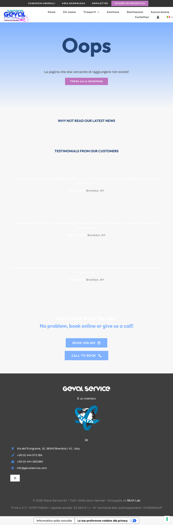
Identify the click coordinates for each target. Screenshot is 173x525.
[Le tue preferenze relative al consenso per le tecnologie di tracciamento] (167, 519)
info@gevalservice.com (32, 468)
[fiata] (86, 402)
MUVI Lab (133, 500)
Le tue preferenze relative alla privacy (103, 520)
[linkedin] (86, 439)
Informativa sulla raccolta (54, 520)
